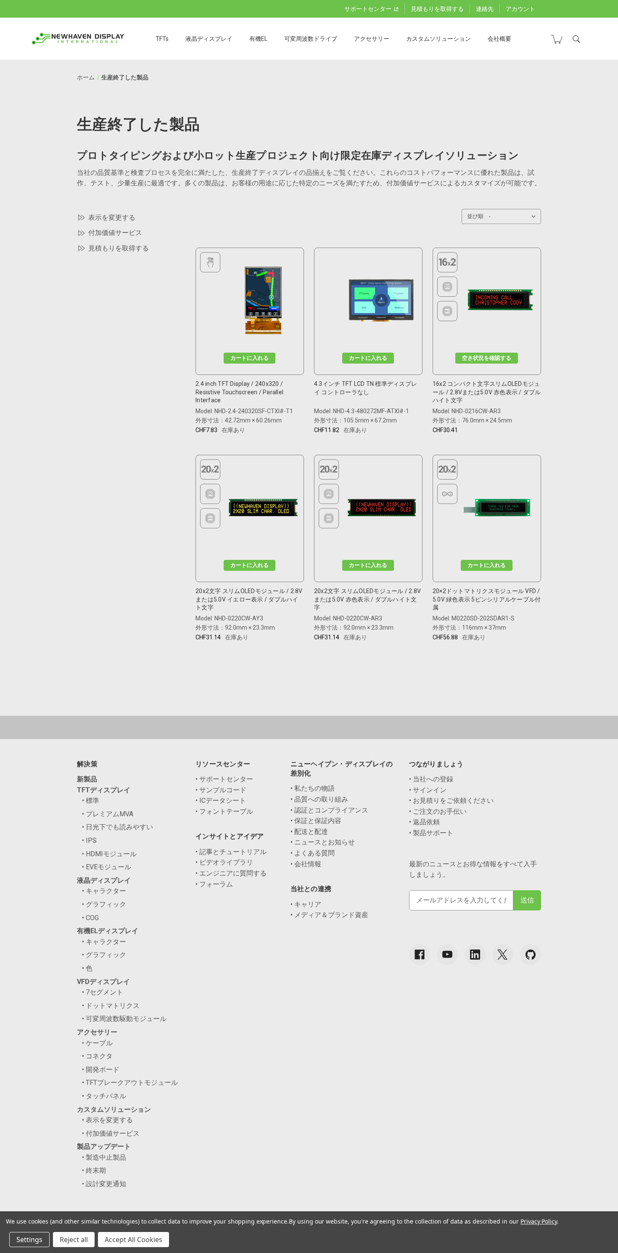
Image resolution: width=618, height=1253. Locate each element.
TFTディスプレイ (103, 790)
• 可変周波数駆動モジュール (124, 1019)
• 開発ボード (100, 1070)
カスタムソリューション (438, 38)
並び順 (475, 216)
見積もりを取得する (437, 8)
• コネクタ (97, 1056)
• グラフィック (104, 904)
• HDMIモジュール (109, 854)
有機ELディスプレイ (107, 931)
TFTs (162, 38)
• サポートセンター (224, 779)
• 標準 (90, 801)
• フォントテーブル (224, 811)
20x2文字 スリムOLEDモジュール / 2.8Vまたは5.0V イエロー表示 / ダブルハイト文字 (249, 599)
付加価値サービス (115, 233)
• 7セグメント (102, 992)
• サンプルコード (220, 790)
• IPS (89, 840)
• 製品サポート (431, 833)
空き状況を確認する (486, 358)
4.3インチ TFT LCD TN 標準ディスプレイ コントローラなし (365, 388)
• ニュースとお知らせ (323, 842)
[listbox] (514, 216)
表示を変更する (111, 218)
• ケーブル (97, 1043)
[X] (502, 954)
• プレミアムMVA (107, 814)
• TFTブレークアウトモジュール (130, 1083)
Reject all (74, 1239)
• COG (90, 918)
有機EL (258, 38)
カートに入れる (249, 358)
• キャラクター (104, 891)
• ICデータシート (220, 801)
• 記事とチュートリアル (231, 852)
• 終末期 (94, 1170)
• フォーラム (214, 884)
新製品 (87, 779)
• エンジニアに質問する (231, 873)
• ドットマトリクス (111, 1006)
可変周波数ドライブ (310, 38)
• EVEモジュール (106, 867)
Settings (29, 1239)
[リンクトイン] (475, 954)
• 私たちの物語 (313, 788)
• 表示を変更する (107, 1120)
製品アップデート (104, 1146)
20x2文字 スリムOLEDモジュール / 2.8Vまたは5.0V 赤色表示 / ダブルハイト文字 (367, 599)
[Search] (576, 39)
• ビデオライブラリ (224, 862)
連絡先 (485, 8)
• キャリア (306, 904)
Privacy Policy (538, 1221)
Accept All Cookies (133, 1239)
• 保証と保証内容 (316, 821)
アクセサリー (371, 38)
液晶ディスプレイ (208, 38)
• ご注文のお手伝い (438, 811)
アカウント (520, 8)
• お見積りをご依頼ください (451, 801)
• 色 (87, 968)
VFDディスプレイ (103, 982)
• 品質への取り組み (319, 799)
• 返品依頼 (424, 822)
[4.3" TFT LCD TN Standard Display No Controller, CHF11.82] (381, 302)
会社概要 (499, 38)
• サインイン (427, 790)
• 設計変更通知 (104, 1184)
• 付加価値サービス (111, 1133)
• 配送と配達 (309, 832)
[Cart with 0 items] (557, 39)
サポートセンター (368, 8)
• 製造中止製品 (104, 1157)
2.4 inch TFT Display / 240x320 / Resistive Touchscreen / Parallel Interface (239, 392)
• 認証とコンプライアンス (329, 810)
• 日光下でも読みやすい (117, 827)
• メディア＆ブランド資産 (329, 915)
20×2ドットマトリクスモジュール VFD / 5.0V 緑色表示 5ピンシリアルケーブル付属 (487, 599)
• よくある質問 (313, 853)
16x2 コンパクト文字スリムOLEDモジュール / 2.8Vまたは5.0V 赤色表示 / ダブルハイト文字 (487, 392)
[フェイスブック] (419, 954)
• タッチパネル (104, 1096)
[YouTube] (447, 954)
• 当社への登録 (431, 779)
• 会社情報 (306, 864)
